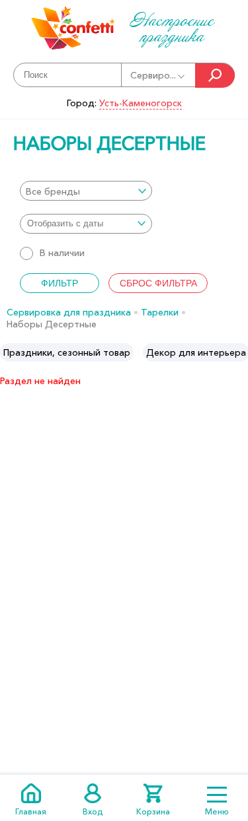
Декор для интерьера (196, 352)
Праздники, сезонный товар (66, 352)
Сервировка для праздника (69, 312)
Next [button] (237, 352)
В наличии (62, 253)
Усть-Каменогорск (140, 103)
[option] (67, 352)
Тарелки (160, 312)
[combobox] (86, 191)
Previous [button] (11, 352)
